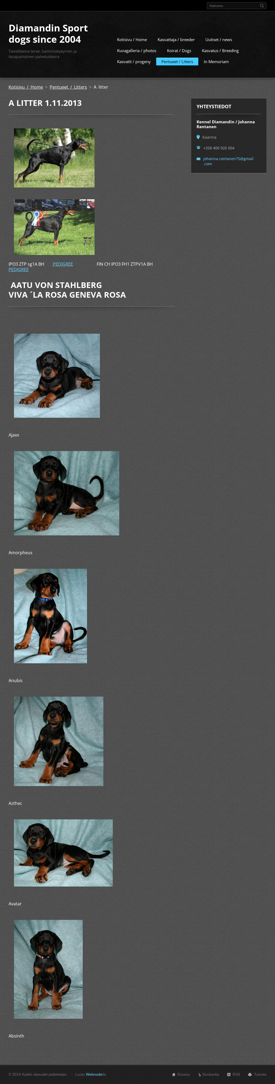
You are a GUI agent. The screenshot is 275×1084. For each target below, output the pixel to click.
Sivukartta (210, 1074)
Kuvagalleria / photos (136, 50)
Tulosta (260, 1074)
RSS (236, 1074)
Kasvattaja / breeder (176, 39)
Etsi (262, 6)
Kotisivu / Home (132, 39)
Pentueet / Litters (177, 61)
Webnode (94, 1074)
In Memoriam (216, 61)
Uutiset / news (218, 39)
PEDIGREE (62, 264)
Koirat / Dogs (179, 50)
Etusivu (184, 1074)
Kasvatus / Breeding (220, 50)
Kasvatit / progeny (134, 61)
